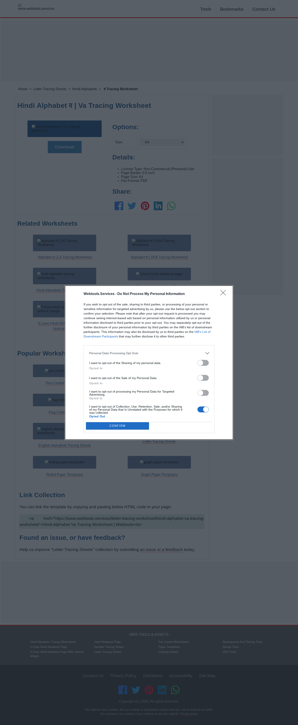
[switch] (203, 363)
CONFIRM (118, 425)
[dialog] (149, 363)
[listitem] (149, 353)
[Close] (224, 294)
